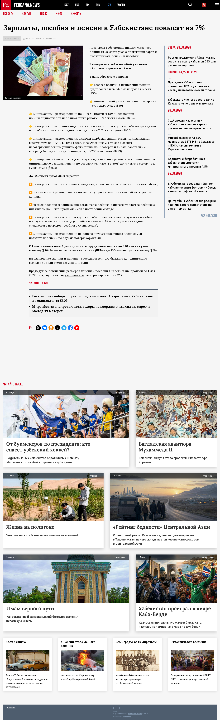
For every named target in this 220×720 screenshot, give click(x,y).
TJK (87, 5)
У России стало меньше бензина (78, 644)
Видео (43, 13)
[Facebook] (70, 327)
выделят (35, 263)
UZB (109, 5)
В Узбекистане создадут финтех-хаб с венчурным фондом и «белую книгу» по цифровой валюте (192, 187)
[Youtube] (76, 327)
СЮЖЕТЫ (76, 13)
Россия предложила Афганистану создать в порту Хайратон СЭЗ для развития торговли (192, 61)
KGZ (77, 5)
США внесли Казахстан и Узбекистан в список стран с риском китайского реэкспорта (189, 124)
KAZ (66, 5)
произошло (138, 271)
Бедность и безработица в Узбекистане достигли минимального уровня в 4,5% (188, 162)
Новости (8, 13)
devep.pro (127, 716)
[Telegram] (64, 327)
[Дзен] (57, 327)
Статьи (26, 13)
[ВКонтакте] (44, 327)
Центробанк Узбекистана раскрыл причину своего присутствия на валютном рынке (192, 204)
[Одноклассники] (51, 327)
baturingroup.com (135, 714)
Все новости (209, 215)
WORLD (121, 5)
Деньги (26, 38)
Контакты (11, 707)
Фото (59, 13)
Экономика (38, 38)
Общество (51, 38)
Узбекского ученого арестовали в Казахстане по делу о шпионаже (191, 101)
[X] (38, 327)
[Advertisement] (110, 358)
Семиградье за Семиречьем (136, 642)
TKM (98, 5)
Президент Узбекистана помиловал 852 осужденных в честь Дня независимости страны (191, 86)
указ (121, 52)
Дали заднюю (16, 642)
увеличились (74, 275)
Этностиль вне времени (188, 642)
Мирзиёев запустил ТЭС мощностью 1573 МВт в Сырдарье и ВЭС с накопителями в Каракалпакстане (191, 143)
